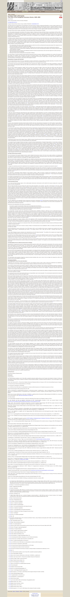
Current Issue (19, 11)
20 (10, 517)
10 (10, 501)
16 (42, 115)
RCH (34, 593)
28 (55, 149)
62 (10, 588)
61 (10, 586)
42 (10, 555)
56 (53, 306)
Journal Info (13, 11)
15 (17, 115)
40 (10, 551)
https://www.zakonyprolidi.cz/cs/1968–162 (26, 395)
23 (10, 523)
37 (44, 185)
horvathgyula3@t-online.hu (12, 22)
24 (10, 525)
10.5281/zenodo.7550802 (24, 459)
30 (10, 535)
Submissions (37, 11)
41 (10, 553)
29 (32, 151)
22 (46, 135)
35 (10, 543)
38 (10, 548)
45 (10, 560)
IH (32, 593)
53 (10, 573)
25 (53, 146)
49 (10, 566)
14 (10, 507)
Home (14, 591)
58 (10, 581)
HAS (37, 593)
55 (10, 576)
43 (10, 556)
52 (10, 571)
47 (10, 563)
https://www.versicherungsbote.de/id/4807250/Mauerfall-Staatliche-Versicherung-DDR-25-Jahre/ (24, 401)
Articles (21, 591)
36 (19, 179)
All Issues (25, 11)
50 (48, 267)
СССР (41, 200)
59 (10, 583)
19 (10, 516)
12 (10, 504)
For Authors (43, 11)
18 (10, 514)
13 (35, 106)
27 (10, 530)
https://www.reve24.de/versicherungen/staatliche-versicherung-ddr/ (42, 470)
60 (10, 584)
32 (10, 538)
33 (10, 540)
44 (10, 558)
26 (10, 528)
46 (19, 561)
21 (10, 520)
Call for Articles (30, 11)
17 (10, 512)
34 (50, 173)
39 (10, 550)
